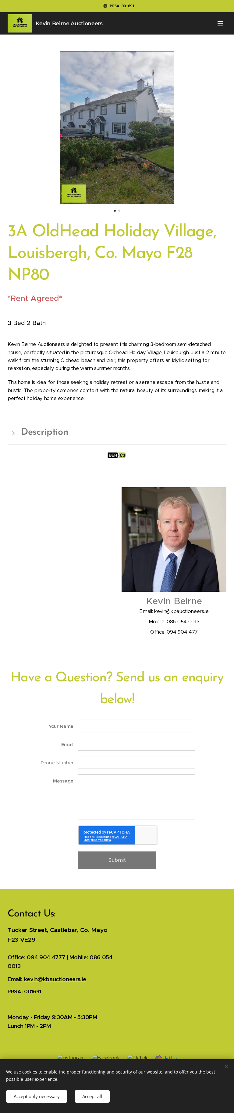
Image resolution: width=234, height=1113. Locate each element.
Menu (220, 23)
